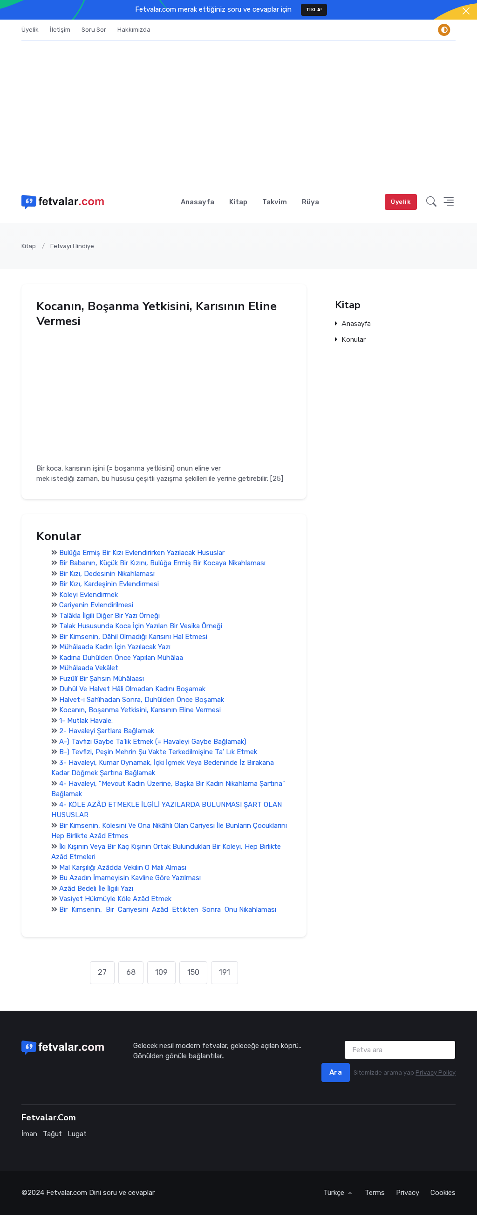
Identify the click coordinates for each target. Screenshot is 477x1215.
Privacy (407, 1192)
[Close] (466, 11)
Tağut (52, 1134)
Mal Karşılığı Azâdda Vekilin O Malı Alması (122, 867)
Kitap (238, 202)
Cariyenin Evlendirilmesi (96, 605)
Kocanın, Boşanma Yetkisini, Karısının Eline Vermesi (140, 710)
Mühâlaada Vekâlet (88, 668)
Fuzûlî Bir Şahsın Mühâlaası (101, 678)
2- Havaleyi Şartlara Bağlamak (106, 731)
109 (161, 972)
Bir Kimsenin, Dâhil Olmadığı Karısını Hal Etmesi (133, 636)
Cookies (443, 1192)
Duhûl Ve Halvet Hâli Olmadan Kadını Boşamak (132, 689)
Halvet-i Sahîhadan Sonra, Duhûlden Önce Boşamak (141, 699)
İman (29, 1134)
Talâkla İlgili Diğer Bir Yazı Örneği (109, 615)
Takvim (274, 202)
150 (193, 972)
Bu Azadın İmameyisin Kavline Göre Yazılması (130, 878)
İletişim (60, 29)
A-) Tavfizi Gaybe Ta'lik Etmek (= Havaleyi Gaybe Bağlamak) (152, 741)
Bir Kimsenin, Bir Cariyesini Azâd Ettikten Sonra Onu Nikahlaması (167, 909)
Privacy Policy (436, 1072)
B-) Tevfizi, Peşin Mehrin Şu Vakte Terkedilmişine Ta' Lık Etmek (158, 752)
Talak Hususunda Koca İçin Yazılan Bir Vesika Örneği (140, 626)
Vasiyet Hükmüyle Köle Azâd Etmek (115, 899)
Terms (375, 1192)
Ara (335, 1072)
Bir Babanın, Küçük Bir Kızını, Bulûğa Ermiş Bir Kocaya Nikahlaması (162, 563)
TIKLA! (314, 9)
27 (102, 972)
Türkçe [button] (334, 1192)
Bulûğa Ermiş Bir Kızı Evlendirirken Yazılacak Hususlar (142, 552)
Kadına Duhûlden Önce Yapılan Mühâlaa (121, 657)
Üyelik (30, 29)
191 (224, 972)
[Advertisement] (238, 111)
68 (131, 972)
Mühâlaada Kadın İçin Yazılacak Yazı (114, 647)
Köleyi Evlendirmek (88, 594)
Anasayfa (197, 202)
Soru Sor (94, 29)
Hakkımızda (133, 29)
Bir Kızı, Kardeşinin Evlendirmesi (109, 584)
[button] (431, 201)
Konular (353, 340)
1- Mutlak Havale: (86, 720)
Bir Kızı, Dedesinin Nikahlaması (107, 573)
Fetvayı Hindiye (72, 246)
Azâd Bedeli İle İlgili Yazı (96, 888)
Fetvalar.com (66, 1192)
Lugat (77, 1134)
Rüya (310, 202)
